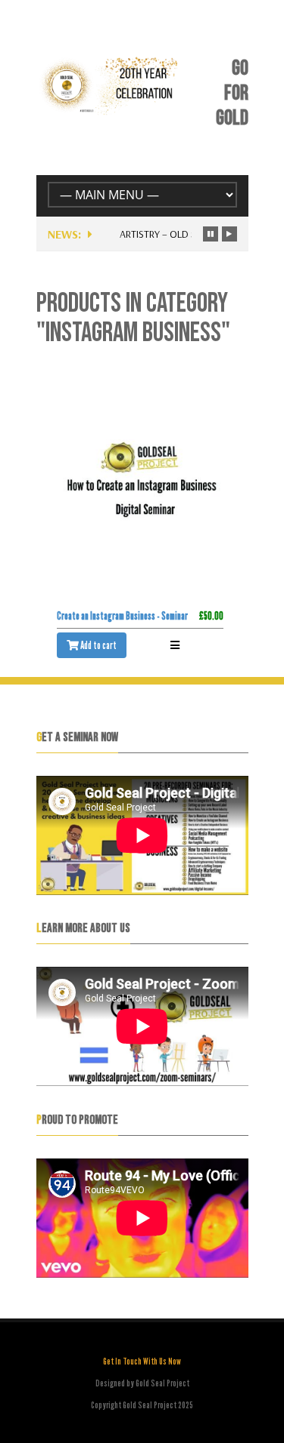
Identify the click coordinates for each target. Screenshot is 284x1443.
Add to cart (98, 644)
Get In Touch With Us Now (142, 1361)
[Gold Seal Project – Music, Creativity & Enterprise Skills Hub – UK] (110, 111)
